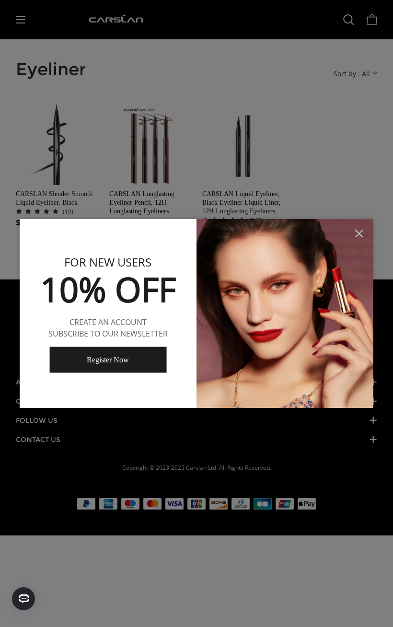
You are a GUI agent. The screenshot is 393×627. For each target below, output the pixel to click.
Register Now (108, 359)
